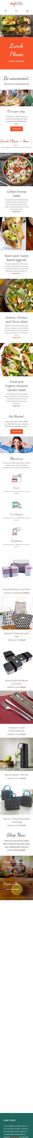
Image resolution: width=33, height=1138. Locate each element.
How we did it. (20, 850)
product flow (14, 1137)
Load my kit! (16, 129)
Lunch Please (9, 141)
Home (16, 145)
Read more (16, 211)
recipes (26, 840)
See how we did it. (24, 467)
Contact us (19, 544)
